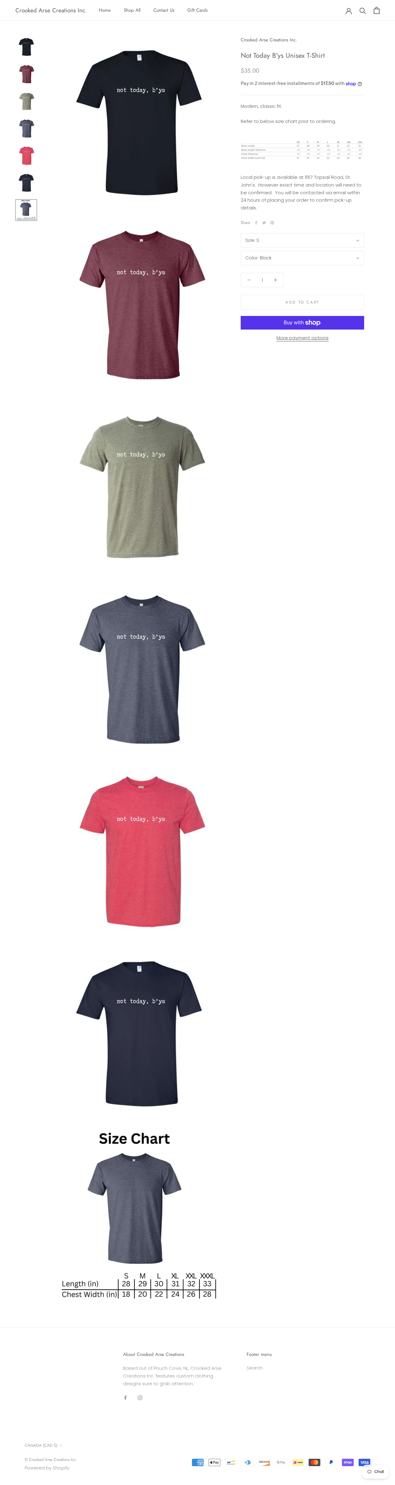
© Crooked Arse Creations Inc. (51, 1459)
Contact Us (163, 10)
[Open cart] (377, 10)
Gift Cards (197, 10)
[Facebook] (256, 223)
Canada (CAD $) (41, 1445)
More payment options (302, 337)
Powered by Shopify (47, 1468)
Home (105, 10)
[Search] (363, 10)
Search (255, 1368)
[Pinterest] (272, 223)
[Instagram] (140, 1397)
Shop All (132, 10)
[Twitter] (264, 223)
